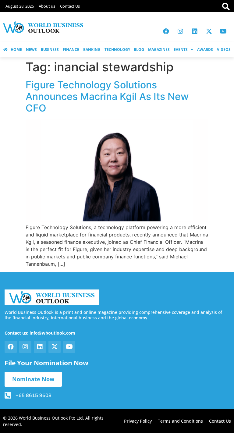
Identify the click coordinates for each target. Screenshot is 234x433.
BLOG (139, 49)
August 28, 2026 (19, 6)
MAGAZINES (159, 49)
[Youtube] (223, 31)
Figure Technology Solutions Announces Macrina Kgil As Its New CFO (107, 96)
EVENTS (181, 49)
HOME (16, 49)
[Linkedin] (195, 31)
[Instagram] (180, 31)
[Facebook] (166, 31)
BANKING (92, 49)
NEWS (31, 49)
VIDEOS (224, 49)
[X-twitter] (209, 31)
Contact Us (70, 6)
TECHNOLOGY (117, 49)
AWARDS (205, 49)
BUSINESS (50, 49)
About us (47, 6)
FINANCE (71, 49)
